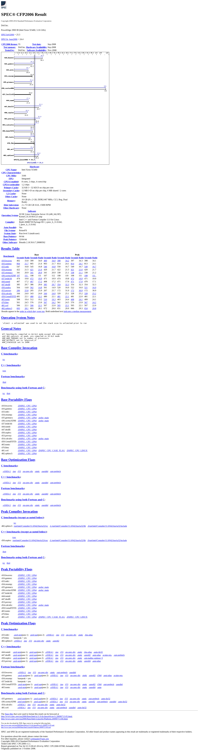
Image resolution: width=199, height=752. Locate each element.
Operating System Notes (18, 317)
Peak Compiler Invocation (19, 511)
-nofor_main (43, 418)
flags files (9, 714)
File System (9, 230)
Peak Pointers (9, 239)
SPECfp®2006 (7, 34)
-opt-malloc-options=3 (93, 658)
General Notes (11, 328)
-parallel (44, 471)
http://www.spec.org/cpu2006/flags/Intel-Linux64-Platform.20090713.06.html (34, 719)
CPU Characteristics (10, 173)
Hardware (34, 167)
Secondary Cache (11, 190)
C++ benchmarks (10, 365)
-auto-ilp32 (98, 652)
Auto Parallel (10, 227)
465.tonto (5, 299)
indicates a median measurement (77, 311)
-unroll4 (87, 661)
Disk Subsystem (11, 205)
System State (10, 233)
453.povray (6, 290)
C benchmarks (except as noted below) (22, 517)
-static (37, 471)
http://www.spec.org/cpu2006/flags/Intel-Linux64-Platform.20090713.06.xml (26, 727)
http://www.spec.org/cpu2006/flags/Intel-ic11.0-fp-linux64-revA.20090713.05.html (36, 716)
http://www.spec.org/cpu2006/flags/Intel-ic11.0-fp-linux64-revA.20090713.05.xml (27, 725)
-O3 (19, 471)
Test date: (36, 44)
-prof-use (34, 635)
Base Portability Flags (16, 399)
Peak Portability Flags (16, 569)
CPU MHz (11, 176)
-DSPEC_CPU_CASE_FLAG (51, 450)
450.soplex (6, 287)
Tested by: (9, 50)
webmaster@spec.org (39, 739)
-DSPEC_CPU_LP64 (27, 406)
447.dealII (5, 284)
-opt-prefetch (55, 471)
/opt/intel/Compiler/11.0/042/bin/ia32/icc (31, 526)
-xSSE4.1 (7, 471)
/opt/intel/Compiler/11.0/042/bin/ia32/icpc (30, 540)
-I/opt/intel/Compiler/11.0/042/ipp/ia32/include (107, 526)
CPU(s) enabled (11, 181)
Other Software (10, 242)
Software (32, 211)
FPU (11, 178)
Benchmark (8, 256)
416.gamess (6, 264)
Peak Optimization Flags (18, 623)
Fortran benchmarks (12, 376)
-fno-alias (89, 635)
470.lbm (5, 302)
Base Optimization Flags (18, 459)
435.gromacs (6, 272)
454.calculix (6, 293)
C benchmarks (9, 353)
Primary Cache (11, 187)
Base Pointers (10, 236)
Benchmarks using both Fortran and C (23, 387)
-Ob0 (99, 675)
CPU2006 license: (9, 44)
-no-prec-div (27, 471)
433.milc (5, 266)
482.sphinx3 (6, 308)
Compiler (9, 222)
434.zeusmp (6, 269)
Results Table (10, 248)
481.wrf (4, 305)
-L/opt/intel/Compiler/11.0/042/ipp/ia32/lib (68, 526)
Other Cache (11, 196)
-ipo (14, 471)
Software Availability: (37, 50)
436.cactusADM (8, 275)
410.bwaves (6, 261)
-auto (99, 687)
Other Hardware (11, 208)
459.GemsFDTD (8, 296)
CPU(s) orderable (11, 184)
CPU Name (11, 170)
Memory (11, 201)
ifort (4, 382)
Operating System (9, 215)
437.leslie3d (6, 278)
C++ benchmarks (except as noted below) (24, 531)
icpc (4, 371)
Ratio (27, 258)
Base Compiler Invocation (19, 348)
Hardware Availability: (36, 47)
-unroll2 (55, 641)
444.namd (5, 281)
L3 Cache (10, 193)
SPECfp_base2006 (9, 39)
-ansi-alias (96, 655)
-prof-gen (18, 635)
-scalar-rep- (107, 655)
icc (4, 359)
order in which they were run (32, 311)
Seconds (20, 258)
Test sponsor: (10, 47)
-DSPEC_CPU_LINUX (76, 450)
